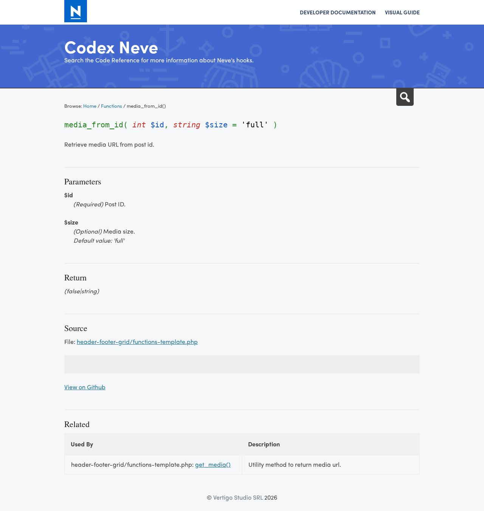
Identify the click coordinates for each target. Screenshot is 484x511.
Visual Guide (402, 12)
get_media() (213, 464)
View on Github (84, 386)
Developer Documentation (338, 12)
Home (89, 105)
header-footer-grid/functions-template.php (137, 341)
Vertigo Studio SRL (238, 497)
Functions (111, 105)
